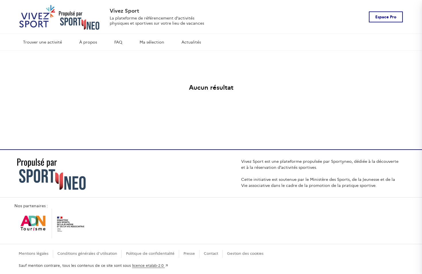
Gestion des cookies (245, 253)
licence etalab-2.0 (148, 265)
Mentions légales (34, 253)
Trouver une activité (42, 42)
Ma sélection (152, 42)
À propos (88, 42)
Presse (189, 253)
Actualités (191, 42)
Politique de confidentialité (150, 253)
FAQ (118, 42)
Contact (211, 253)
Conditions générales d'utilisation (87, 253)
